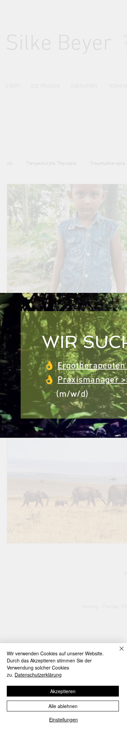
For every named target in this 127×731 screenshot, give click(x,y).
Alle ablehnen (63, 706)
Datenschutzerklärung (38, 674)
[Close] (117, 653)
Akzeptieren (63, 691)
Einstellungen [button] (63, 719)
